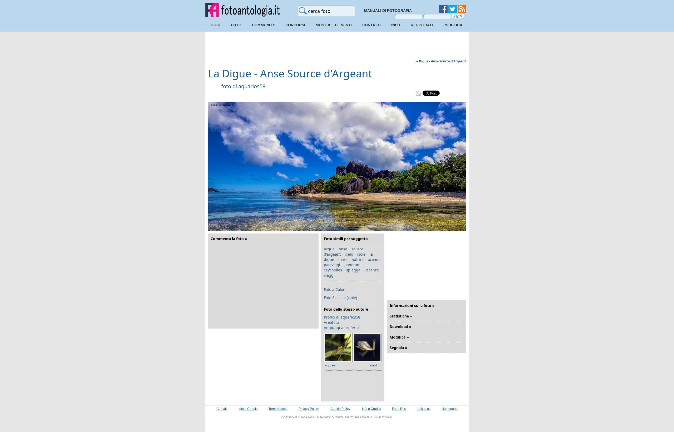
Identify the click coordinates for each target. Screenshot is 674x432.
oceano (374, 259)
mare (343, 259)
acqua (329, 248)
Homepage (450, 409)
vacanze (372, 269)
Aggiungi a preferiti (341, 327)
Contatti (371, 25)
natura (358, 259)
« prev (330, 365)
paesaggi (332, 264)
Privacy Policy (309, 409)
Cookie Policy (340, 409)
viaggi (329, 275)
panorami (352, 264)
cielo (349, 254)
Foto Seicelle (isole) (340, 297)
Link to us (423, 409)
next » (375, 365)
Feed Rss (399, 409)
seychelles (333, 269)
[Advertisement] (337, 46)
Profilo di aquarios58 (342, 317)
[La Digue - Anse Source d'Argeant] (337, 229)
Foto (236, 25)
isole (361, 254)
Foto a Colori (335, 289)
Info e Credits (248, 409)
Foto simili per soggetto (346, 238)
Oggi (215, 25)
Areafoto (331, 322)
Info (395, 25)
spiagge (353, 269)
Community (263, 25)
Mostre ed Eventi (334, 25)
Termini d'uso (278, 409)
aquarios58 (251, 86)
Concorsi (295, 25)
